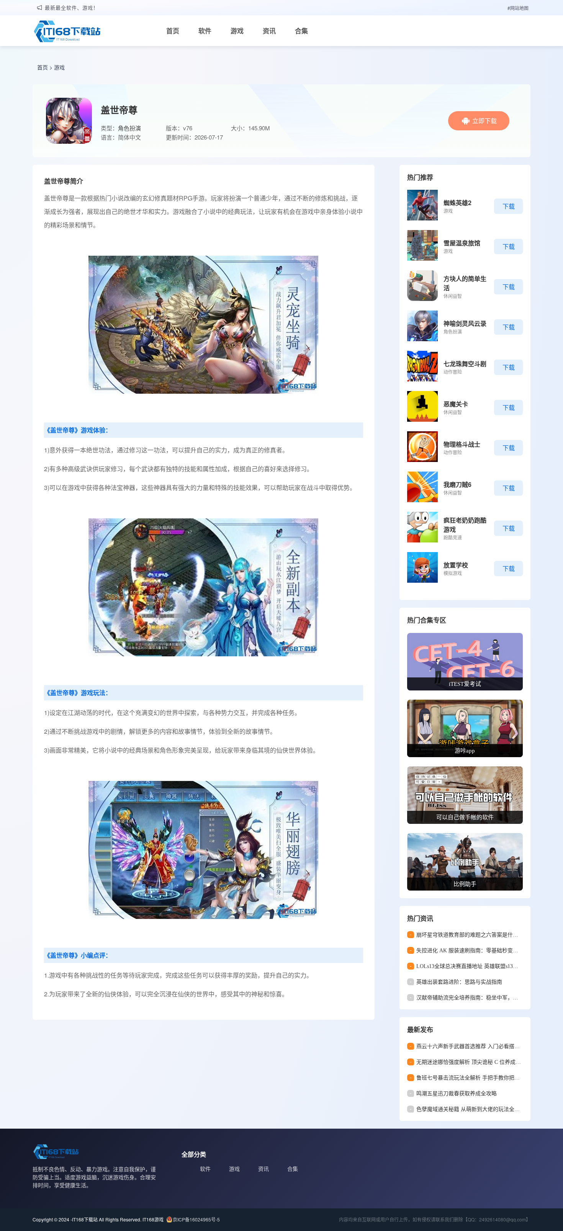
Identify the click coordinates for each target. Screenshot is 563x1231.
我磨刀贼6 (457, 484)
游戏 (237, 30)
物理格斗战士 (462, 444)
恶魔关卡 (456, 403)
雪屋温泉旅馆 (462, 242)
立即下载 (484, 120)
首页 (172, 30)
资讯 (269, 30)
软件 (204, 30)
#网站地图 (518, 8)
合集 (301, 30)
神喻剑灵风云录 (465, 323)
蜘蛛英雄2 (457, 202)
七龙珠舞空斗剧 (465, 363)
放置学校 (456, 564)
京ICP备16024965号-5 (196, 1219)
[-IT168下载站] (67, 32)
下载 (508, 206)
